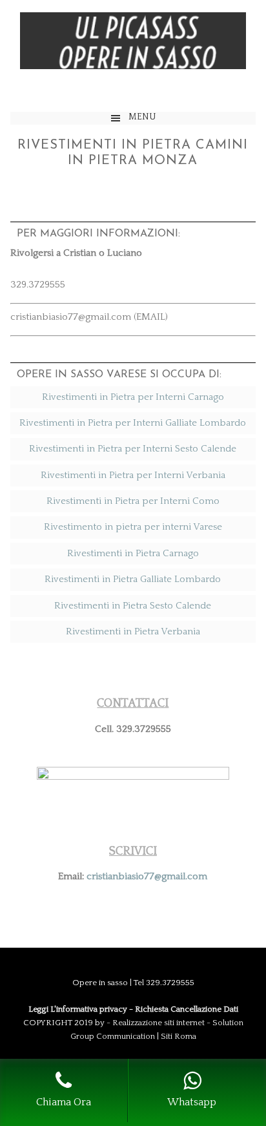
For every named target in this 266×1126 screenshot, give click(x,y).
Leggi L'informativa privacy (77, 1009)
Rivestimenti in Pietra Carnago (133, 553)
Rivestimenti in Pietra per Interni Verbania (133, 475)
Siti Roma (178, 1036)
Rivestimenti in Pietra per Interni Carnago (133, 396)
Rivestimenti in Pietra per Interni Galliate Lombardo (132, 422)
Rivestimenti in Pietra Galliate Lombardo (133, 579)
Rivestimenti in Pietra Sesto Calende (132, 605)
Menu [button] (142, 117)
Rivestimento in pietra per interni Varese (133, 526)
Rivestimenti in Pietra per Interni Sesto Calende (132, 448)
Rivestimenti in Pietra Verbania (133, 631)
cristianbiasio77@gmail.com (147, 876)
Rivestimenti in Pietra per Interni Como (133, 500)
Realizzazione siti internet (158, 1022)
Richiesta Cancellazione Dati (186, 1009)
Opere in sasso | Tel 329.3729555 (133, 55)
